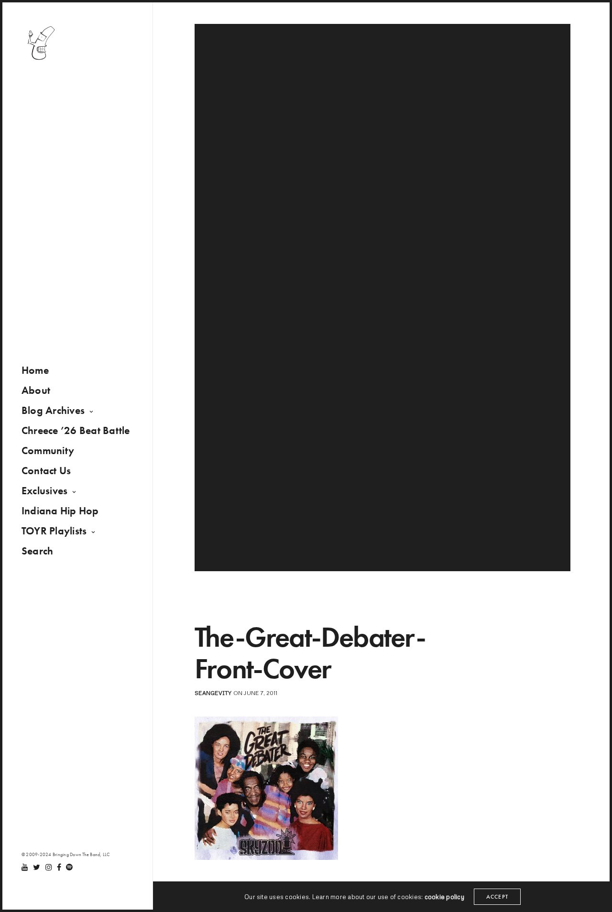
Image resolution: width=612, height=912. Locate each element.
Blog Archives (53, 410)
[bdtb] (41, 43)
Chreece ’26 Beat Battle (76, 430)
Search (37, 551)
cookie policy (444, 897)
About (36, 390)
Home (35, 370)
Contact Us (46, 471)
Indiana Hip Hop (60, 511)
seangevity (213, 692)
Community (48, 450)
